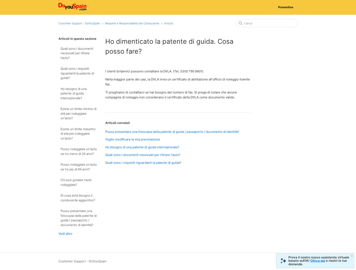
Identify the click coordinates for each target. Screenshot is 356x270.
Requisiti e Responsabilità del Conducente (132, 23)
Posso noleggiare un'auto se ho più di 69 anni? (79, 167)
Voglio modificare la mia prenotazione (132, 139)
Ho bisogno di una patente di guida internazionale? (74, 93)
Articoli (168, 23)
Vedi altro (65, 234)
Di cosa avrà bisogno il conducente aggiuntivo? (78, 197)
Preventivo (285, 7)
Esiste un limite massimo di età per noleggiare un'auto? (78, 133)
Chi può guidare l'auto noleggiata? (76, 182)
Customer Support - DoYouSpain (79, 23)
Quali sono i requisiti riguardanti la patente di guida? (77, 73)
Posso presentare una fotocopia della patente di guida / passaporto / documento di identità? (79, 218)
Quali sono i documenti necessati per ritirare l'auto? (77, 53)
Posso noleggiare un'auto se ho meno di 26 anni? (79, 151)
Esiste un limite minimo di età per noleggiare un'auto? (78, 113)
